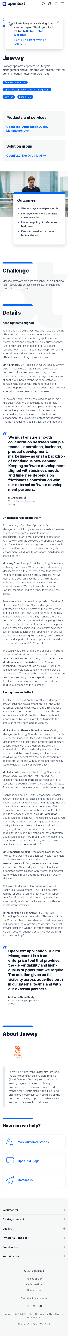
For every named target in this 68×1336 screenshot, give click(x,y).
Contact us (25, 1180)
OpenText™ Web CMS (38, 1324)
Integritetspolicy (34, 1278)
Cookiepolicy (34, 1290)
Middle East (25, 97)
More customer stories (33, 1142)
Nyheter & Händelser (16, 1237)
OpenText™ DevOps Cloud (24, 155)
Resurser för (10, 1210)
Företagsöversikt (13, 1219)
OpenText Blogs (28, 1161)
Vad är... (7, 1228)
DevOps (8, 97)
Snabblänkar (11, 1247)
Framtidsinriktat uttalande (34, 1298)
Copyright (9, 1314)
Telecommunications (15, 82)
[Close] (58, 22)
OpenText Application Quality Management (26, 89)
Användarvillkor (34, 1284)
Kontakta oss (11, 1256)
